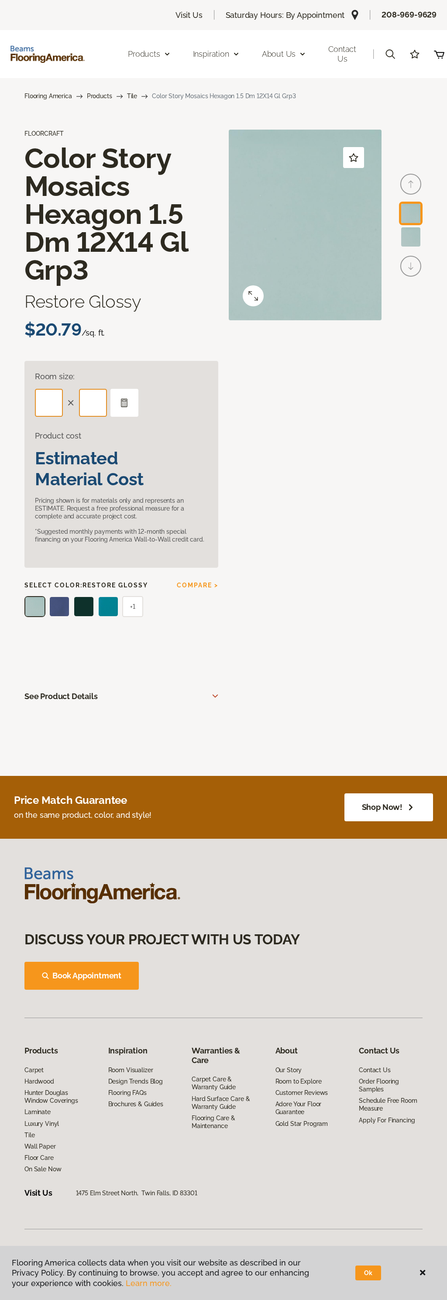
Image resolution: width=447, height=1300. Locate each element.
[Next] (410, 266)
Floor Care (39, 1157)
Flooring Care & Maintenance (213, 1122)
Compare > (197, 585)
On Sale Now (42, 1169)
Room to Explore (298, 1081)
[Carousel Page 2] (411, 237)
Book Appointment (86, 975)
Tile (132, 96)
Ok (368, 1272)
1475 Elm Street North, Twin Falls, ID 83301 (136, 1193)
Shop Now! (382, 807)
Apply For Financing (387, 1120)
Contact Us (342, 54)
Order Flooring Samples (379, 1085)
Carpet (34, 1070)
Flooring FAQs (127, 1092)
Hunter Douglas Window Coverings (51, 1096)
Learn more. (149, 1283)
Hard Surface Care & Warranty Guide (221, 1102)
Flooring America (48, 96)
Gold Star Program (301, 1123)
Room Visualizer (130, 1070)
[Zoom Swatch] (253, 295)
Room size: (55, 376)
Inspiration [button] (211, 53)
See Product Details (61, 696)
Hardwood (39, 1081)
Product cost (58, 435)
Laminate (37, 1111)
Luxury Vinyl (41, 1123)
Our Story (288, 1070)
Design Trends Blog (135, 1081)
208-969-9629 (409, 14)
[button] (390, 54)
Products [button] (144, 53)
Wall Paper (40, 1146)
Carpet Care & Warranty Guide (214, 1083)
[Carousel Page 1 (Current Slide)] (411, 213)
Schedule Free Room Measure (388, 1104)
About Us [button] (279, 53)
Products (99, 96)
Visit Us (189, 15)
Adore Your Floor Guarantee (298, 1108)
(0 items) (439, 54)
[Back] (410, 184)
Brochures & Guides (135, 1104)
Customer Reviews (301, 1092)
